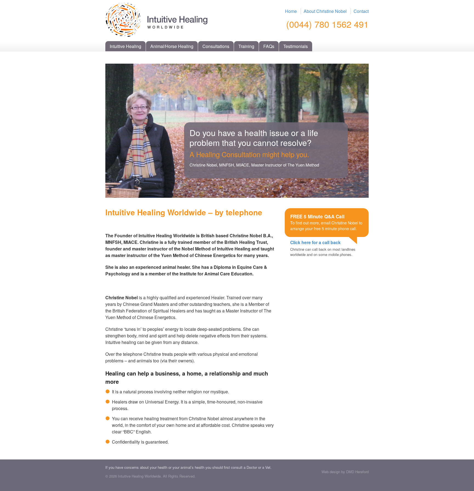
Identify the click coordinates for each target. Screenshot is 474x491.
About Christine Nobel (325, 11)
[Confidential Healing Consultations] (156, 33)
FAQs (268, 46)
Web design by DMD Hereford (345, 471)
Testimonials (295, 46)
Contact (361, 11)
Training (246, 46)
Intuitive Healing (125, 46)
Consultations (215, 46)
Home (291, 11)
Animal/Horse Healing (171, 46)
